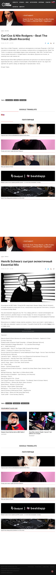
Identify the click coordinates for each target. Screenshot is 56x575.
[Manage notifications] (52, 571)
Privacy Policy (38, 566)
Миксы (6, 256)
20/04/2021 (31, 435)
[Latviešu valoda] (2, 114)
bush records (9, 100)
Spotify (22, 6)
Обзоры (7, 30)
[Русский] (4, 114)
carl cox (16, 100)
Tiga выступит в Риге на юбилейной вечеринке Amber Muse (15, 135)
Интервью (41, 2)
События (48, 2)
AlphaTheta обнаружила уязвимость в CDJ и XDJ (12, 198)
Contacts (52, 566)
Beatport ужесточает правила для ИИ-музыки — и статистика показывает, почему (21, 182)
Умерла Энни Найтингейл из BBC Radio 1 (13, 432)
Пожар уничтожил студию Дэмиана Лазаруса (12, 151)
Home (2, 30)
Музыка (21, 2)
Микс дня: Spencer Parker (7, 166)
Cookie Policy (46, 566)
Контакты (15, 6)
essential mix (16, 403)
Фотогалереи (33, 2)
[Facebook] (45, 43)
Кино (27, 2)
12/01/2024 (3, 434)
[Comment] (51, 43)
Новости (15, 2)
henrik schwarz (25, 403)
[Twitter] (48, 43)
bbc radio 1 (8, 403)
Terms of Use (31, 566)
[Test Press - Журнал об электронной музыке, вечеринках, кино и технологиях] (6, 4)
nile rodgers (23, 100)
